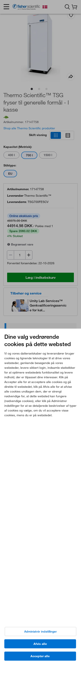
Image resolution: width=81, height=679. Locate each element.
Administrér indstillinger (40, 631)
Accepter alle (40, 656)
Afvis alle (40, 644)
